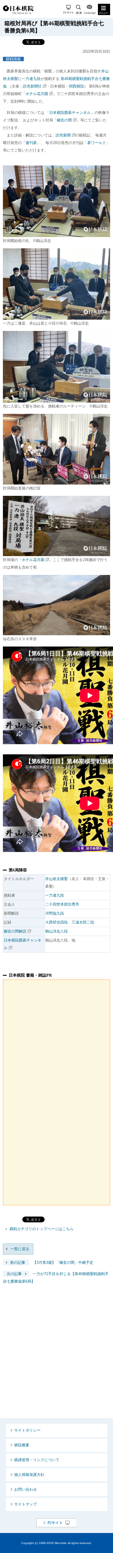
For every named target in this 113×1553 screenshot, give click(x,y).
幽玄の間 (64, 120)
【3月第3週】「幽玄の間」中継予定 (51, 1262)
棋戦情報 (13, 59)
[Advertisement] (56, 1355)
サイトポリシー (27, 1430)
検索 (79, 9)
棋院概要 (21, 1445)
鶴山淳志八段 (56, 931)
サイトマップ (25, 1504)
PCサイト (68, 9)
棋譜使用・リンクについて (36, 1460)
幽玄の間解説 (15, 931)
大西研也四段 (56, 922)
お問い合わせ (25, 1489)
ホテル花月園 (36, 94)
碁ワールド (96, 143)
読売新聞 (63, 135)
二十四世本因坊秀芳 (62, 904)
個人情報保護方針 (29, 1474)
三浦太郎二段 (83, 922)
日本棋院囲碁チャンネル (70, 112)
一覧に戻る (19, 1249)
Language (90, 9)
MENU (104, 9)
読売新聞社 (32, 86)
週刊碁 (31, 143)
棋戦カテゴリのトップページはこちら (42, 1229)
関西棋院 (76, 86)
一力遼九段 (31, 79)
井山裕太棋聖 (56, 879)
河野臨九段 (54, 913)
